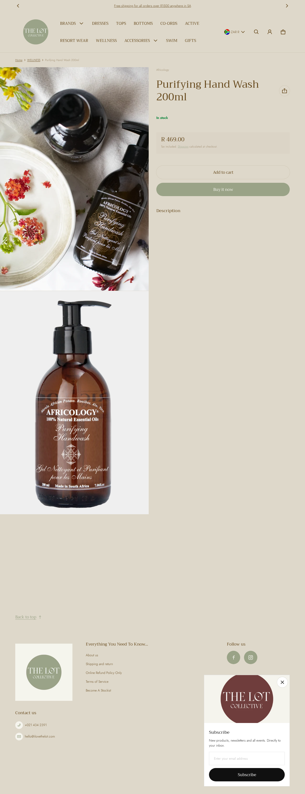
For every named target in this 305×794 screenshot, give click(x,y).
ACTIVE (192, 23)
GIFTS (190, 40)
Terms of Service (97, 681)
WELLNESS (106, 40)
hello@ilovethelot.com (40, 736)
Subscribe (247, 774)
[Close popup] (282, 682)
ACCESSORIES (137, 40)
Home (18, 60)
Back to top (25, 617)
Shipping (183, 146)
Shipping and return (99, 664)
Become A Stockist (98, 690)
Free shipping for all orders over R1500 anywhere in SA (152, 5)
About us (92, 655)
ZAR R (235, 32)
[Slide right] (287, 6)
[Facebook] (233, 657)
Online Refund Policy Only (104, 672)
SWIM (171, 40)
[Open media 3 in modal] (74, 402)
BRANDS (68, 23)
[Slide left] (18, 6)
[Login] (269, 32)
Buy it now (223, 189)
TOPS (121, 23)
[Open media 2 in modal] (74, 179)
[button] (256, 32)
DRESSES (100, 23)
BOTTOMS (143, 23)
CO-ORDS (168, 23)
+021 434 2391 (36, 725)
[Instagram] (250, 657)
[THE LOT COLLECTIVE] (35, 32)
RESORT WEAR (74, 40)
